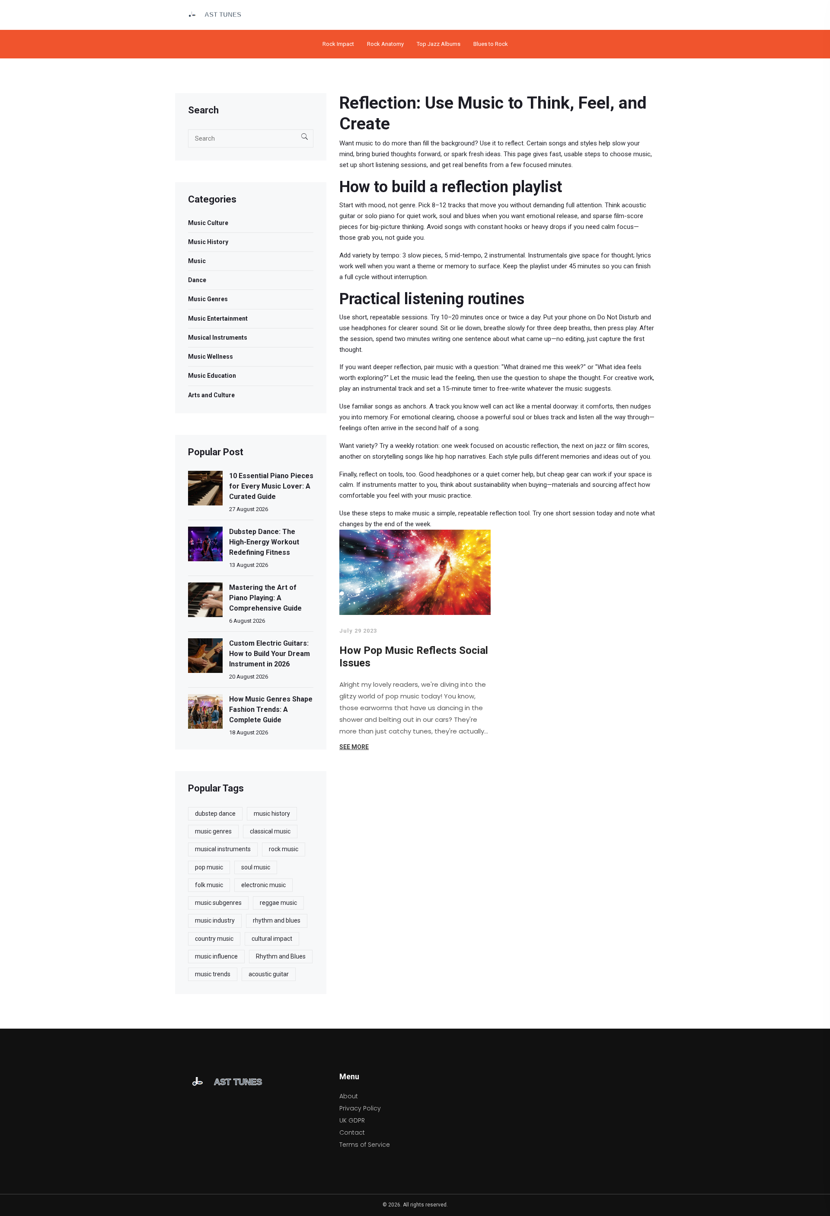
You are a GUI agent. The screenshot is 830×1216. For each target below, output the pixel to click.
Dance (197, 280)
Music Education (212, 375)
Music (197, 260)
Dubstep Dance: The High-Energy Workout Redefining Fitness (264, 542)
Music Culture (208, 222)
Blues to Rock (490, 44)
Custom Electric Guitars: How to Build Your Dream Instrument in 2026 (269, 653)
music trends (212, 974)
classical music (270, 831)
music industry (215, 920)
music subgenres (218, 902)
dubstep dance (215, 813)
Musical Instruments (217, 337)
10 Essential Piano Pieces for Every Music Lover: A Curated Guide (271, 486)
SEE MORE (354, 747)
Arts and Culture (211, 395)
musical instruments (223, 849)
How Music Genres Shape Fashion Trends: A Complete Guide (271, 709)
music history (272, 813)
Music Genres (208, 299)
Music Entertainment (218, 318)
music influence (216, 956)
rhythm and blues (276, 920)
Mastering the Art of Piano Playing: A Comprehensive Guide (265, 597)
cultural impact (272, 938)
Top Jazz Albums (438, 44)
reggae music (278, 902)
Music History (208, 241)
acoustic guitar (269, 974)
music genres (213, 831)
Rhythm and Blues (281, 956)
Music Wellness (210, 356)
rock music (283, 849)
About (348, 1096)
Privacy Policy (360, 1108)
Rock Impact (338, 44)
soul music (255, 867)
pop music (209, 867)
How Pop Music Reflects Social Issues (413, 656)
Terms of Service (364, 1144)
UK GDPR (352, 1120)
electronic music (263, 884)
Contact (352, 1132)
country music (214, 938)
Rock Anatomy (385, 44)
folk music (209, 884)
